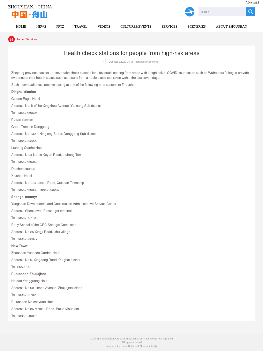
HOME (21, 26)
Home (20, 39)
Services (31, 39)
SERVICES (169, 26)
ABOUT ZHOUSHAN (231, 26)
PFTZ (60, 26)
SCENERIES (197, 26)
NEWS (41, 26)
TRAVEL (80, 26)
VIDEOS (104, 26)
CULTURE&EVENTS (135, 26)
